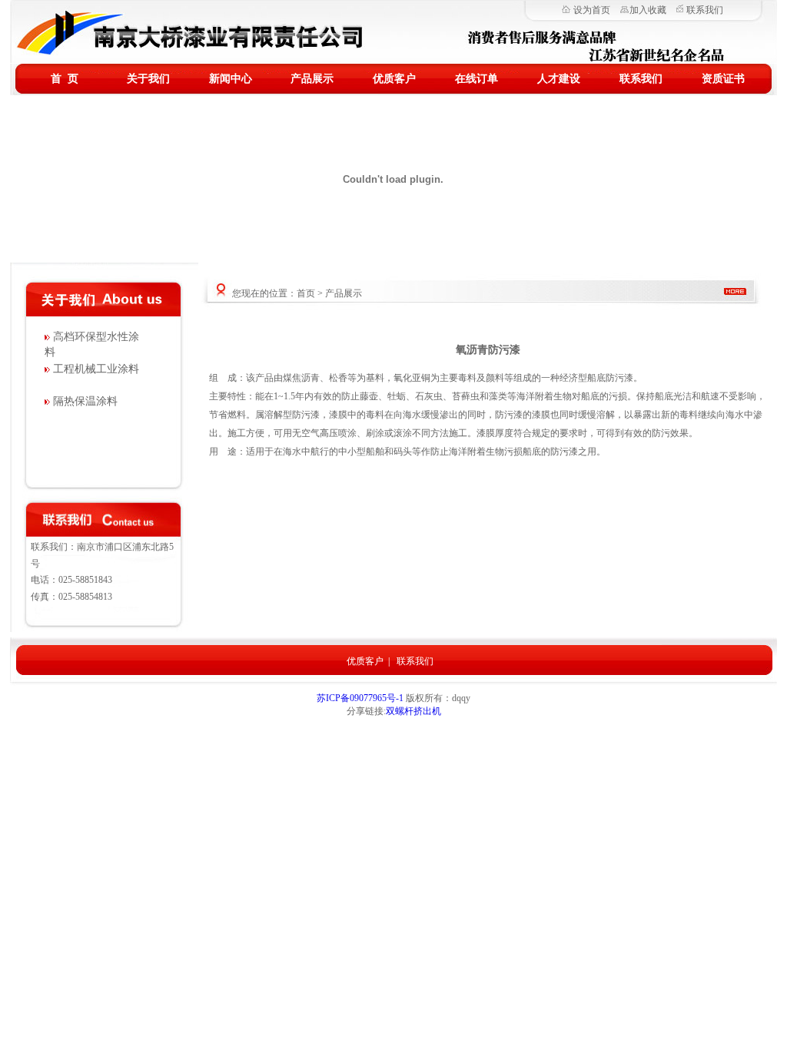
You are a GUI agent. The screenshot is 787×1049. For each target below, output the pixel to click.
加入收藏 (647, 10)
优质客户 (394, 78)
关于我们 (148, 78)
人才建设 (558, 78)
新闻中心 (230, 78)
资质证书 (723, 78)
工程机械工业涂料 (94, 369)
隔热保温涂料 (84, 401)
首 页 (64, 78)
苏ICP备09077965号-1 (361, 698)
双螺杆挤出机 (413, 711)
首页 (306, 293)
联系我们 (704, 10)
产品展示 (312, 78)
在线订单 (476, 78)
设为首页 (591, 10)
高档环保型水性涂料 (92, 344)
